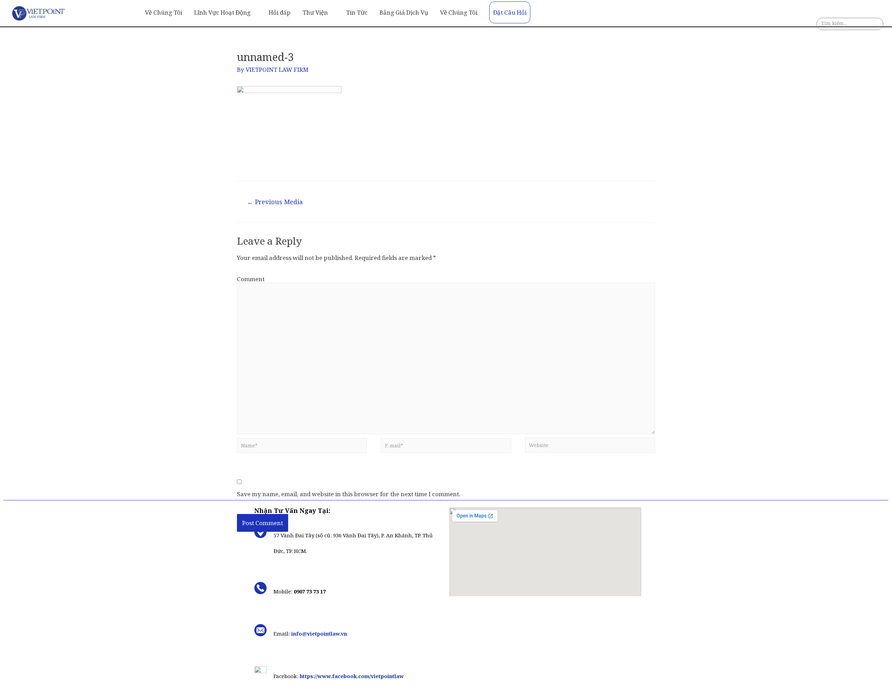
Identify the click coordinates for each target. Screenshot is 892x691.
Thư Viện (315, 12)
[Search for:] (850, 25)
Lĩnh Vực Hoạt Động (222, 12)
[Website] (590, 447)
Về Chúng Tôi (163, 12)
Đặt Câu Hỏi (509, 12)
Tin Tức (357, 12)
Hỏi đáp (280, 12)
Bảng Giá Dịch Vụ (403, 12)
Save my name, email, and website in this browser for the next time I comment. (348, 494)
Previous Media (275, 202)
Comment (250, 279)
